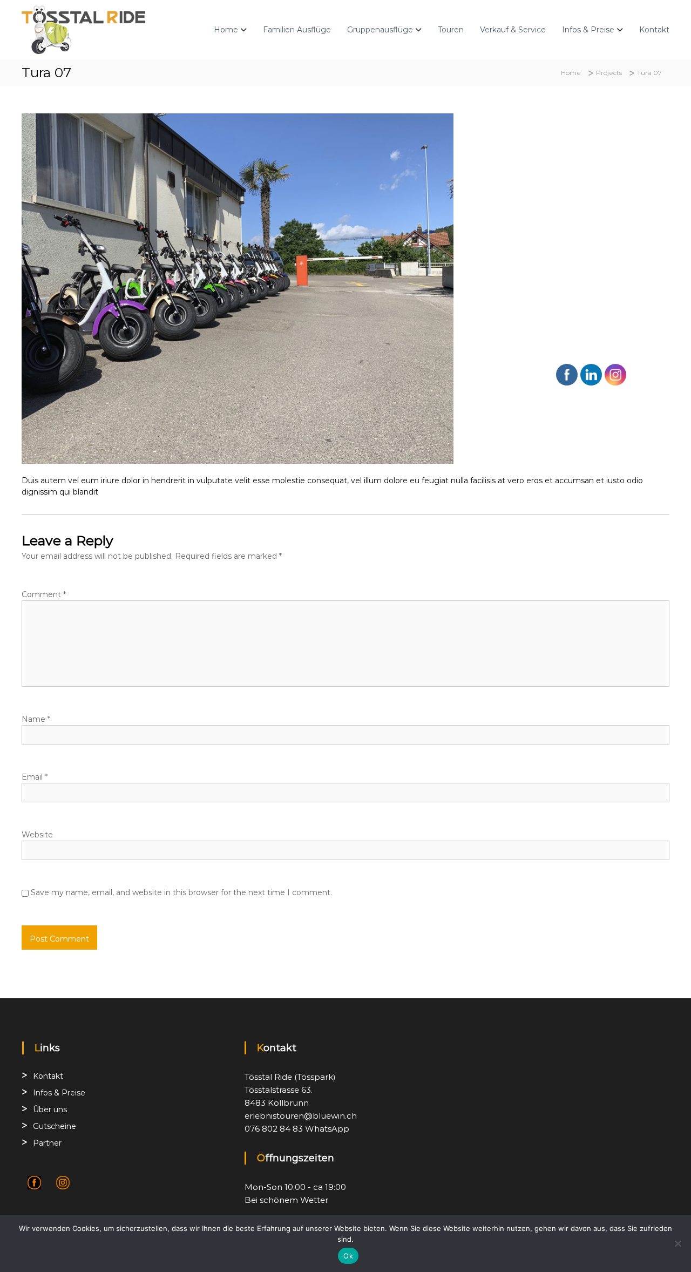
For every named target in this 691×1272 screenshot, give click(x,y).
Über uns (50, 1109)
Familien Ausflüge (297, 30)
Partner (47, 1143)
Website (37, 835)
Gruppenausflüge (380, 30)
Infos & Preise (588, 30)
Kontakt (654, 30)
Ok (348, 1255)
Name (36, 719)
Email (35, 777)
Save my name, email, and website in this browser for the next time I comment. (181, 892)
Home (226, 30)
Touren (451, 30)
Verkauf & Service (513, 30)
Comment (44, 594)
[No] (677, 1243)
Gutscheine (54, 1126)
